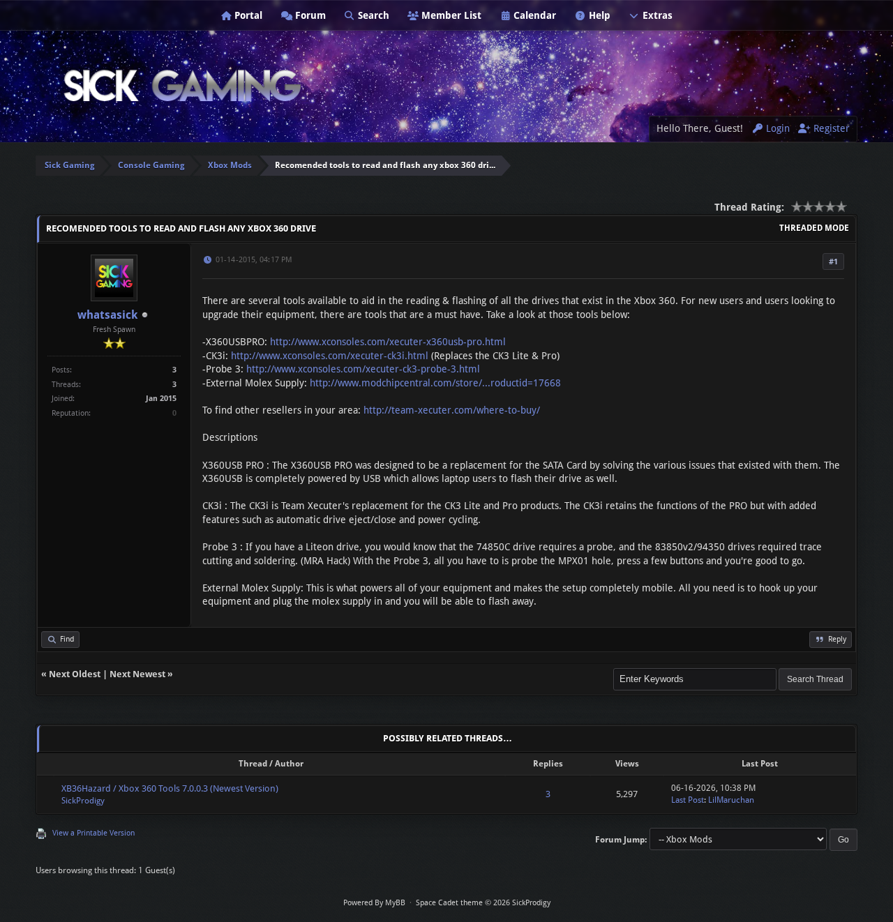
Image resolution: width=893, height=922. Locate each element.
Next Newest (137, 674)
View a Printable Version (93, 833)
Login (776, 128)
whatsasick (107, 315)
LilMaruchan (731, 800)
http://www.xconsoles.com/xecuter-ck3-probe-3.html (363, 369)
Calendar (533, 15)
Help (598, 15)
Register (830, 128)
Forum (309, 15)
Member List (450, 15)
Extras (656, 15)
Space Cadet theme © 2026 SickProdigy (483, 902)
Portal (247, 15)
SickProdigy (83, 801)
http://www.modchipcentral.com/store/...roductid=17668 (435, 382)
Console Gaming (151, 165)
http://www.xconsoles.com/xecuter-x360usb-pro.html (388, 341)
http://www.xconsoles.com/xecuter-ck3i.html (329, 355)
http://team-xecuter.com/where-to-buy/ (451, 410)
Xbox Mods (230, 165)
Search (372, 15)
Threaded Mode (814, 228)
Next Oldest (74, 674)
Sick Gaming (70, 165)
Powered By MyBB (374, 902)
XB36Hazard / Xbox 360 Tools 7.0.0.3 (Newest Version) (169, 788)
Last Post (687, 800)
